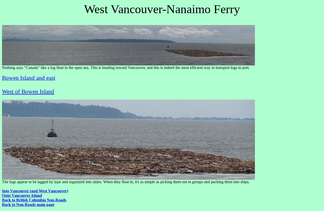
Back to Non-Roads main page (28, 204)
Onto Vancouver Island (22, 195)
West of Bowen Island (28, 91)
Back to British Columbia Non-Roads (34, 200)
